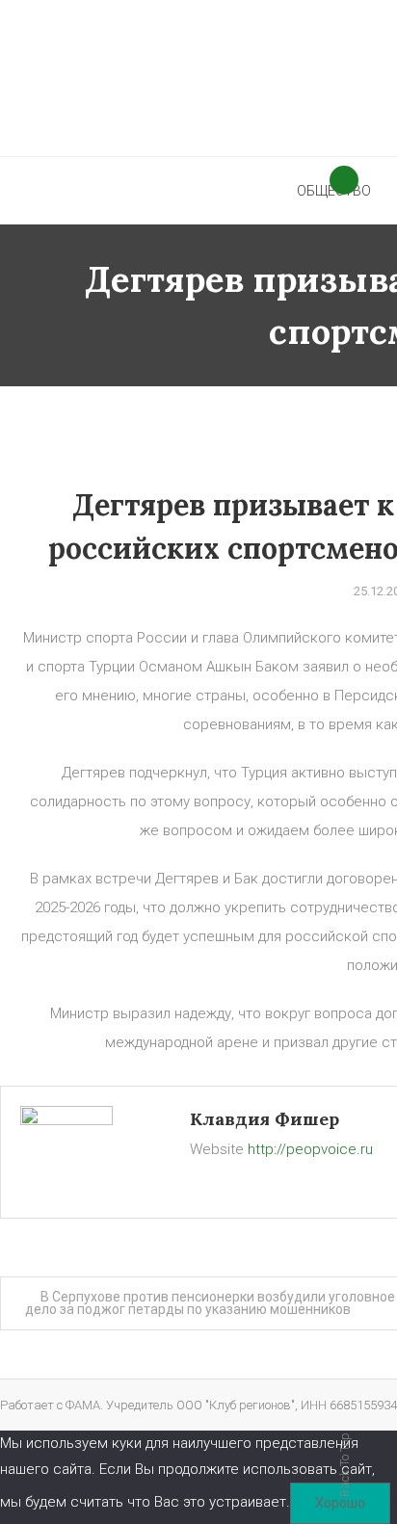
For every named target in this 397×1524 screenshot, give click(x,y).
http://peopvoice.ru (310, 1149)
